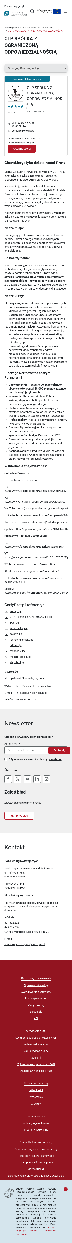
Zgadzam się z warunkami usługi (36, 759)
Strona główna (11, 27)
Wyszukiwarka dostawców (36, 991)
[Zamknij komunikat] (66, 1189)
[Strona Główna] (15, 13)
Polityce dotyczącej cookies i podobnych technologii (36, 1230)
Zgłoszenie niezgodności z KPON (36, 1064)
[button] (36, 68)
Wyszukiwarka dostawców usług (38, 27)
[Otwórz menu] (65, 11)
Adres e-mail (11, 743)
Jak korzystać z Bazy (36, 1050)
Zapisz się (59, 750)
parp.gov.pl (18, 6)
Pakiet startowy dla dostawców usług (36, 1149)
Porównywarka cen (36, 998)
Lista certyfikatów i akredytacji (36, 1155)
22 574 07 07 (11, 926)
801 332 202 (11, 922)
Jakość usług (36, 1168)
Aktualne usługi (22, 148)
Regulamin (36, 1057)
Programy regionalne (36, 1129)
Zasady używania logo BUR (36, 1070)
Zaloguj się (36, 1011)
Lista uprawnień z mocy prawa (36, 1162)
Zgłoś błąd (22, 815)
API (36, 1018)
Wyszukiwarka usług (36, 985)
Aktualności (36, 1090)
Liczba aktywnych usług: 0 (21, 142)
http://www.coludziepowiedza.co (35, 686)
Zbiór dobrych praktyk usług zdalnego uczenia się (36, 1175)
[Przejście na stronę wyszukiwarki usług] (32, 11)
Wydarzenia (36, 1096)
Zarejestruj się (36, 1005)
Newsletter (55, 759)
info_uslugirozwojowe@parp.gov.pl (24, 944)
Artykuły (36, 1103)
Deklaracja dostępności (36, 1044)
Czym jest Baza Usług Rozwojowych (36, 1037)
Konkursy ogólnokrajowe (36, 1123)
